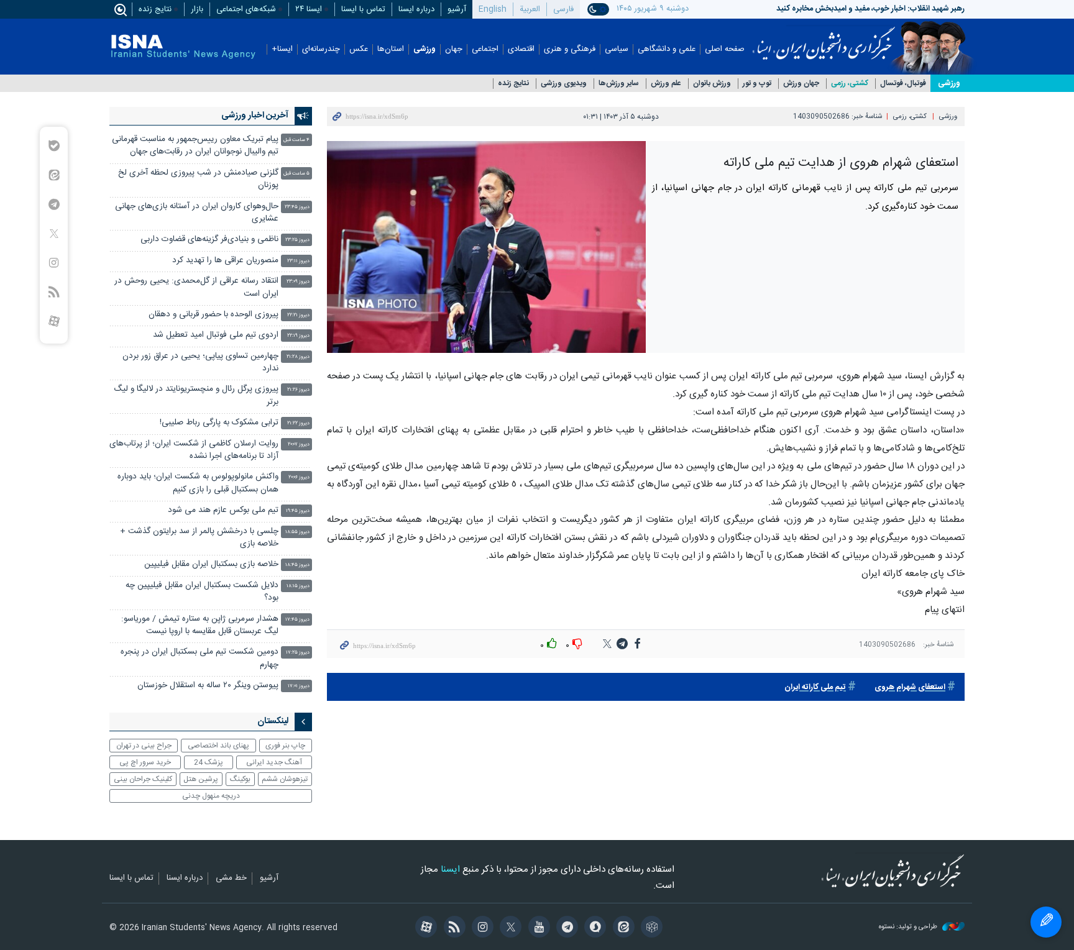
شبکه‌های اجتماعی (246, 9)
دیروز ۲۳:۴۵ (297, 207)
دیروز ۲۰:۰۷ (299, 445)
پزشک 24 (208, 762)
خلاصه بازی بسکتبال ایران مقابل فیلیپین (211, 564)
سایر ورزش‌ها (619, 83)
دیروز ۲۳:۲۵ (297, 240)
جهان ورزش (801, 83)
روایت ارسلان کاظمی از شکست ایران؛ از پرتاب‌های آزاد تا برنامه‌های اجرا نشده (193, 450)
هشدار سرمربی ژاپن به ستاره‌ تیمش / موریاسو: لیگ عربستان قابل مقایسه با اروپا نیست (199, 625)
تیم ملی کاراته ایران (815, 687)
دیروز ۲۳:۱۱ (298, 261)
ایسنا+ (282, 49)
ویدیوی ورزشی (564, 83)
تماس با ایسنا (363, 9)
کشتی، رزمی (849, 83)
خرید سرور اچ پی (145, 762)
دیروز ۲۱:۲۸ (298, 357)
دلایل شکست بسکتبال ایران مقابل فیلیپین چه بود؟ (202, 592)
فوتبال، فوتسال (903, 83)
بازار (197, 9)
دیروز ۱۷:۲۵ (298, 653)
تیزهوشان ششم (285, 779)
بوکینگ (240, 779)
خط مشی (231, 878)
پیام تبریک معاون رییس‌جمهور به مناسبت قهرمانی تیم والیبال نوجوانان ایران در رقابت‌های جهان (195, 145)
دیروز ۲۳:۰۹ (298, 282)
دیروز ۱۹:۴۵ (298, 511)
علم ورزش (666, 83)
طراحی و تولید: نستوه (909, 927)
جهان (453, 49)
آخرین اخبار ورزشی (254, 115)
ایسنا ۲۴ (308, 9)
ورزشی (424, 49)
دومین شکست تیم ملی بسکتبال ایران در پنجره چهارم (199, 658)
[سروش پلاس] (593, 928)
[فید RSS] (452, 928)
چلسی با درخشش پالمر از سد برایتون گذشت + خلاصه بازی (199, 537)
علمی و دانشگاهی (666, 49)
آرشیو (457, 9)
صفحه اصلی (725, 49)
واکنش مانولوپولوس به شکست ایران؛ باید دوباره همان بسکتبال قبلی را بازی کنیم (197, 483)
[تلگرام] (565, 928)
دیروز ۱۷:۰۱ (299, 686)
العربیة (530, 9)
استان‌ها (390, 49)
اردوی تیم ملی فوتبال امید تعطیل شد (215, 335)
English (493, 9)
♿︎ (1046, 922)
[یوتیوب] (536, 928)
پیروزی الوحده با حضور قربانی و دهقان (213, 314)
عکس (358, 49)
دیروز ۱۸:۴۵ (297, 565)
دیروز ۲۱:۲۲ (298, 423)
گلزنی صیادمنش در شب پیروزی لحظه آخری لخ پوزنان (198, 179)
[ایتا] (621, 928)
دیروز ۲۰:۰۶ (299, 477)
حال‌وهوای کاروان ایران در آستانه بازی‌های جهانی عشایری (196, 213)
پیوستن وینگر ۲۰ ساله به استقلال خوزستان (207, 685)
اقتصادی (521, 49)
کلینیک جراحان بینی (143, 779)
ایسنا (824, 39)
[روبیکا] (650, 928)
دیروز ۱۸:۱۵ (298, 586)
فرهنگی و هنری (569, 49)
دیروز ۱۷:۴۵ (297, 620)
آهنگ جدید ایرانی (274, 762)
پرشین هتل (200, 779)
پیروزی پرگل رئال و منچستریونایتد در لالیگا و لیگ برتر (196, 395)
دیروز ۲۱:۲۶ (298, 390)
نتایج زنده (155, 9)
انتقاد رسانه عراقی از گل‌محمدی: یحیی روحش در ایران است (196, 287)
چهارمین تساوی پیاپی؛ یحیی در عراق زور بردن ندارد (200, 362)
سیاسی (616, 49)
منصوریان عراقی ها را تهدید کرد (225, 260)
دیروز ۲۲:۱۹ (298, 336)
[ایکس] (508, 928)
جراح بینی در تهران (144, 745)
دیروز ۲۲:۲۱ (298, 315)
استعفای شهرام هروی (909, 687)
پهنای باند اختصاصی (218, 745)
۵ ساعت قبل (296, 174)
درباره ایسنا (416, 9)
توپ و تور (757, 83)
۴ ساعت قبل (296, 140)
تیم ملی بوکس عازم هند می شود (223, 510)
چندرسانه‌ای (321, 49)
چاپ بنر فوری (285, 745)
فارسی (563, 9)
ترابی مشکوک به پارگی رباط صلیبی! (219, 422)
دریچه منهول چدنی (211, 796)
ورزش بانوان (712, 83)
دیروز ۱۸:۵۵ (297, 532)
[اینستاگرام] (480, 928)
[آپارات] (424, 928)
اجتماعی (485, 49)
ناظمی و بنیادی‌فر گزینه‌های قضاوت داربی (209, 239)
